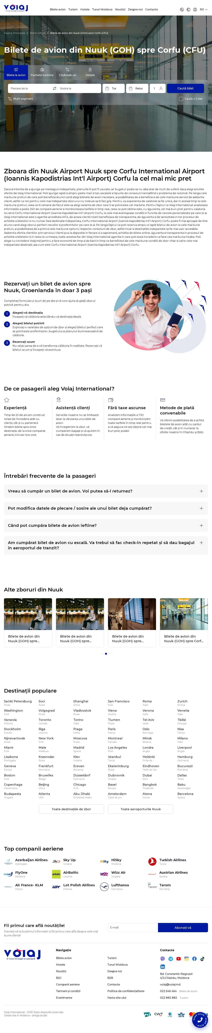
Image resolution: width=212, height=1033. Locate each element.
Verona (148, 710)
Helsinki (149, 757)
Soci (42, 701)
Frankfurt (46, 766)
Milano (182, 738)
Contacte (151, 9)
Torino (78, 720)
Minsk (147, 738)
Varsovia (10, 720)
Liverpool (184, 747)
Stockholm (12, 729)
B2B (110, 977)
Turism (73, 9)
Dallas (182, 775)
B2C (59, 977)
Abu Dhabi (81, 794)
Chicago (79, 784)
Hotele (84, 9)
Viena (112, 710)
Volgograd (47, 710)
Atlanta (44, 794)
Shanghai (80, 701)
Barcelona (185, 794)
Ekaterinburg (118, 766)
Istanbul (114, 757)
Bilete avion (58, 9)
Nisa (180, 729)
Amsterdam (117, 794)
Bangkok (150, 784)
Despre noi (135, 9)
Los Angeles (117, 747)
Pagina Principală (14, 33)
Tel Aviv (148, 720)
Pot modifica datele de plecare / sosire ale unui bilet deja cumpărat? (80, 508)
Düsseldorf (81, 775)
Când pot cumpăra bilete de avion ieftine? (52, 525)
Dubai (147, 775)
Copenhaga (13, 784)
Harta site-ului (116, 997)
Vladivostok (82, 710)
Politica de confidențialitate (125, 991)
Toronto (45, 720)
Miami (8, 747)
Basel (112, 784)
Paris (111, 729)
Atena (147, 794)
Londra (148, 747)
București (185, 766)
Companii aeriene (68, 984)
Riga (42, 729)
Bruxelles (46, 775)
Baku (181, 784)
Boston (9, 775)
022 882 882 (168, 997)
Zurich (182, 701)
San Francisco (119, 701)
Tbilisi (181, 720)
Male (42, 747)
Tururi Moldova (102, 9)
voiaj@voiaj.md (170, 984)
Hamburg (185, 757)
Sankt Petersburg (18, 701)
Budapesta (12, 794)
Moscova (80, 738)
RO (202, 9)
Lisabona (11, 757)
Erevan (78, 766)
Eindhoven (151, 766)
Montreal (115, 738)
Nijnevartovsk (14, 738)
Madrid (78, 747)
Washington (13, 710)
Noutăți (120, 9)
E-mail (114, 927)
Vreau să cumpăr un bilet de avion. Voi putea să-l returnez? (70, 491)
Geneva (10, 766)
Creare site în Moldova (17, 1015)
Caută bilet (185, 88)
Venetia (183, 710)
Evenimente (64, 997)
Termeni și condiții (68, 991)
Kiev (76, 757)
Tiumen (114, 720)
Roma (147, 701)
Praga (77, 729)
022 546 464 (168, 991)
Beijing (44, 784)
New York (46, 738)
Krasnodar (46, 757)
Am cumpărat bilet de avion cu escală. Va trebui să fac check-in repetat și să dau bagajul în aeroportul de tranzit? (101, 545)
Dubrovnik (116, 775)
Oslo (146, 729)
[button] (99, 653)
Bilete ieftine (37, 33)
